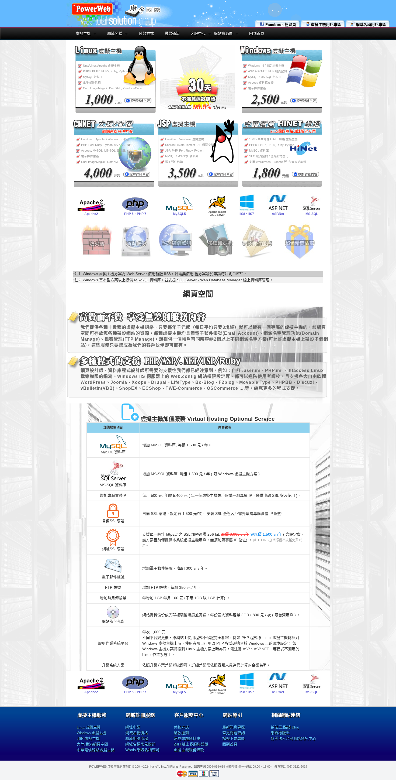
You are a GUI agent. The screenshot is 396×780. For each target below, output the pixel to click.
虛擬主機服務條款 (189, 750)
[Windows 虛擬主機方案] (303, 102)
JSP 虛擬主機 (88, 738)
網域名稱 (114, 33)
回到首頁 (256, 33)
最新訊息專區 (233, 727)
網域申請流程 (136, 738)
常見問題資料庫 (187, 738)
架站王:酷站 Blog (285, 727)
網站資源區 (223, 33)
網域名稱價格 (136, 733)
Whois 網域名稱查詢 (142, 750)
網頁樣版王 (280, 733)
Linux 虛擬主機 (88, 727)
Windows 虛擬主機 (91, 733)
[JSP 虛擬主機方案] (220, 175)
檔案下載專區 (233, 738)
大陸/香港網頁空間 (92, 744)
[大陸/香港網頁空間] (136, 175)
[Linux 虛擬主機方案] (137, 102)
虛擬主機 (83, 33)
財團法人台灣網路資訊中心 (293, 738)
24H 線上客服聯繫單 (191, 744)
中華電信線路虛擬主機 (95, 750)
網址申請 (132, 727)
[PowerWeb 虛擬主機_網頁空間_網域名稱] (92, 14)
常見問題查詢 (233, 733)
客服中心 (198, 33)
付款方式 (146, 33)
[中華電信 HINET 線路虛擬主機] (305, 175)
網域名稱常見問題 (140, 744)
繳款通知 (172, 33)
